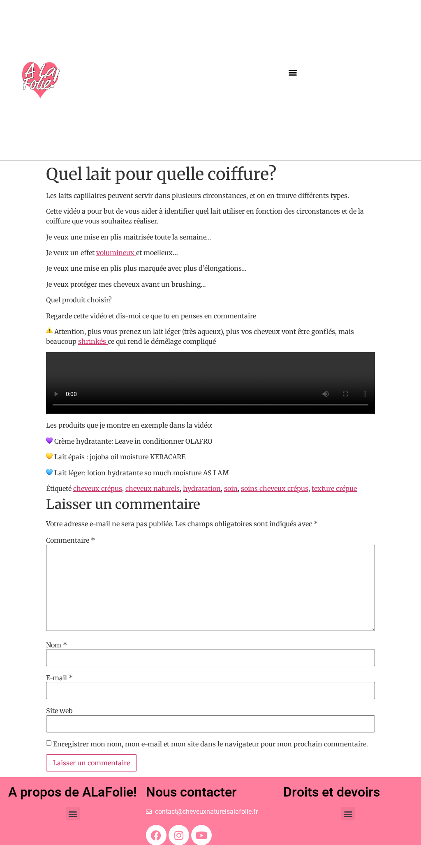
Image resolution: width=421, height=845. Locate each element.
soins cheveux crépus (274, 488)
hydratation (202, 488)
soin (231, 488)
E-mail (59, 678)
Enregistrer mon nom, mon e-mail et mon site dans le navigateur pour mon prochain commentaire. (210, 744)
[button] (292, 72)
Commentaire (70, 540)
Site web (59, 710)
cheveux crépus (97, 488)
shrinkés (93, 341)
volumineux (116, 253)
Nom (56, 645)
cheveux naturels (152, 488)
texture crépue (334, 488)
